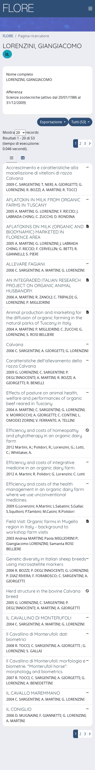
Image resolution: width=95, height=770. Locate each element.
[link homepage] (20, 9)
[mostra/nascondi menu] (90, 8)
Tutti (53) (79, 122)
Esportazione (51, 122)
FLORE (8, 35)
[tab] (11, 158)
